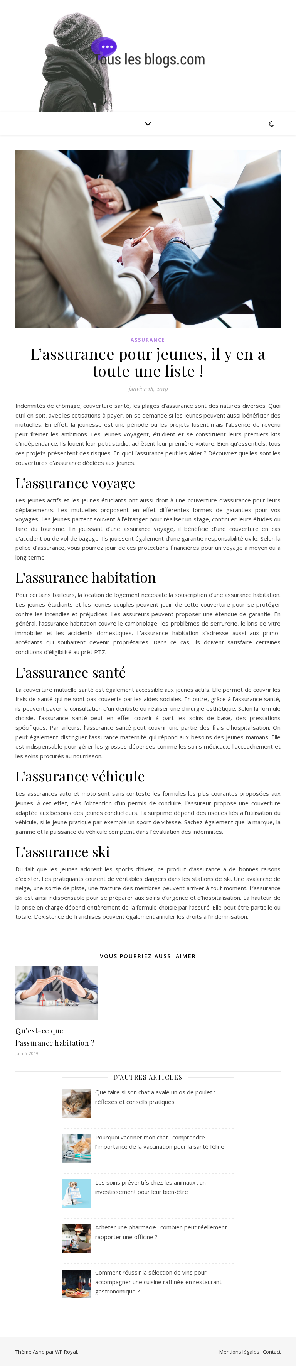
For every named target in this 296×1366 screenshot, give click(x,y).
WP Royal (66, 1351)
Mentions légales (239, 1351)
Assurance (148, 339)
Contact (272, 1351)
